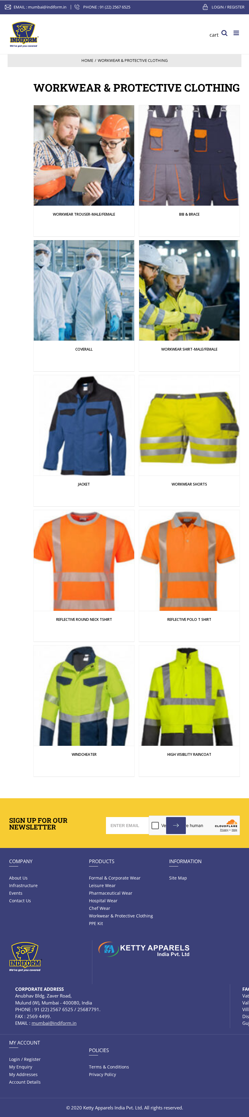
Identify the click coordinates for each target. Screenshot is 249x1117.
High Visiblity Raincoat (189, 754)
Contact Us (20, 900)
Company (20, 861)
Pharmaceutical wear (110, 893)
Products (101, 861)
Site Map (178, 878)
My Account (24, 1042)
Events (15, 893)
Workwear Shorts (189, 484)
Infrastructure (23, 885)
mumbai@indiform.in (47, 7)
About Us (18, 878)
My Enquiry (20, 1067)
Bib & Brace (189, 214)
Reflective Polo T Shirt (189, 619)
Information (185, 861)
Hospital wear (103, 900)
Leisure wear (102, 885)
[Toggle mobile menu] (237, 33)
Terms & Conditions (109, 1067)
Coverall (84, 349)
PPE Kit (96, 923)
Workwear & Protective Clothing (121, 916)
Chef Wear (99, 908)
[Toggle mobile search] (224, 33)
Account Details (25, 1082)
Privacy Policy (102, 1074)
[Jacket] (84, 155)
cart (214, 35)
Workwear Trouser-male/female (84, 214)
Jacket (84, 484)
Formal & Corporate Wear (115, 878)
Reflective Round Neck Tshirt (84, 619)
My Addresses (23, 1074)
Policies (99, 1050)
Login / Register (228, 7)
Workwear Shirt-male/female (189, 349)
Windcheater (84, 754)
